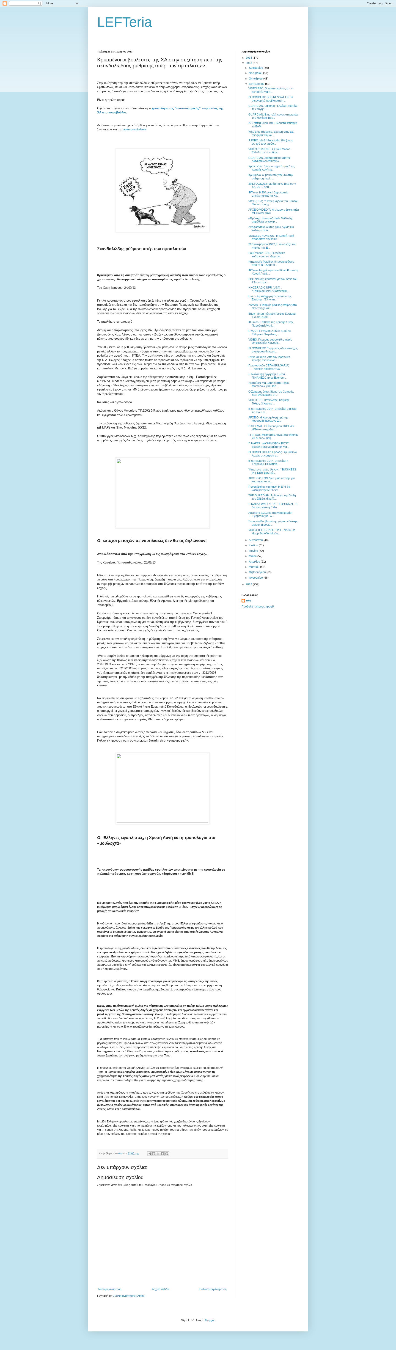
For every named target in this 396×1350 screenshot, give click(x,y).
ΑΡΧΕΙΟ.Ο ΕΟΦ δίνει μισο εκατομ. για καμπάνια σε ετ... (271, 480)
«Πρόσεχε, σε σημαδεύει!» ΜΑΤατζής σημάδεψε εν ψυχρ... (270, 220)
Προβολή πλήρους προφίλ (258, 606)
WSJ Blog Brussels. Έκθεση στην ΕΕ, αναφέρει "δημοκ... (271, 133)
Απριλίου (255, 561)
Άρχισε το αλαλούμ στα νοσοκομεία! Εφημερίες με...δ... (270, 514)
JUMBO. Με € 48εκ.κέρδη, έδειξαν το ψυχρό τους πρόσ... (270, 142)
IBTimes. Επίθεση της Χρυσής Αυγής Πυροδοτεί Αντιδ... (271, 324)
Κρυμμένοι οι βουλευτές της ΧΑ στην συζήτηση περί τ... (270, 176)
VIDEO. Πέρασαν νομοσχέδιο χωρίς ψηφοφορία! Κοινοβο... (270, 341)
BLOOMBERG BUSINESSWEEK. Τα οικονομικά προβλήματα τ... (270, 99)
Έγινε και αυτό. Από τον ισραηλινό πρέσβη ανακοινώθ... (269, 358)
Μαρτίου (254, 567)
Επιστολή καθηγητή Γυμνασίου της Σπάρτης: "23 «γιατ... (270, 298)
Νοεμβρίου (256, 73)
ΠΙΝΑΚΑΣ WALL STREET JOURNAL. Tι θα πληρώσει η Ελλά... (272, 506)
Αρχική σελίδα (160, 1289)
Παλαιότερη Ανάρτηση (213, 1289)
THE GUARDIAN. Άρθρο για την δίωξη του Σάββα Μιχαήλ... (272, 497)
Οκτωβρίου (256, 78)
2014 (249, 57)
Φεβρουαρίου (258, 572)
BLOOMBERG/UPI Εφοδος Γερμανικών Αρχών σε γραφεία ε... (272, 454)
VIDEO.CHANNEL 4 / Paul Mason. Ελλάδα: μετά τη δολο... (269, 151)
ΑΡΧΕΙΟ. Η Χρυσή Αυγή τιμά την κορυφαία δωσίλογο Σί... (268, 419)
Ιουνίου (254, 551)
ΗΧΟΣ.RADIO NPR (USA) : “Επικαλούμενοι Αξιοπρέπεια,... (268, 289)
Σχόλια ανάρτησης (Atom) (129, 1296)
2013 (249, 63)
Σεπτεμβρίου (257, 83)
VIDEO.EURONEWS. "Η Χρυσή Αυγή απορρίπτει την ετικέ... (271, 237)
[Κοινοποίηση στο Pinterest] (166, 1153)
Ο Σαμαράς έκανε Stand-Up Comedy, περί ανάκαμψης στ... (271, 393)
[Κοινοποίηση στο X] (158, 1153)
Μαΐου (253, 556)
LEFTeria (124, 22)
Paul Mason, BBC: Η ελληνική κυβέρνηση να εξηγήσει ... (266, 254)
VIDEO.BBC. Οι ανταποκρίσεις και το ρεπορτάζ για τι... (271, 90)
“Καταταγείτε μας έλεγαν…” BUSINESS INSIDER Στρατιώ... (272, 471)
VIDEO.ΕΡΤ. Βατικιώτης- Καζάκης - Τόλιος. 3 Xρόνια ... (269, 402)
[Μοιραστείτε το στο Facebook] (162, 1153)
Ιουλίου (254, 545)
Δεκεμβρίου (256, 67)
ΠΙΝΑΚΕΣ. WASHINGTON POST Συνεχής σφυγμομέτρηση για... (268, 445)
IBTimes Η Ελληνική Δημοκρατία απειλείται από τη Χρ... (268, 194)
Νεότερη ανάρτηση (109, 1289)
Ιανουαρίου (256, 577)
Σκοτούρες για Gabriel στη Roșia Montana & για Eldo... (268, 384)
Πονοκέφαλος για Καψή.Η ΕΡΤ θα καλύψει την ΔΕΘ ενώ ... (269, 488)
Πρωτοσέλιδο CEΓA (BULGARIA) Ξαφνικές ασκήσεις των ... (268, 367)
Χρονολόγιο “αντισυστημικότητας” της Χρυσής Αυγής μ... (271, 168)
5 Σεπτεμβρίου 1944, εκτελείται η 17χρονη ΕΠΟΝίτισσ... (268, 462)
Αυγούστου (256, 540)
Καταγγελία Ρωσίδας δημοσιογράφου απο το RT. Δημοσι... (271, 263)
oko (248, 600)
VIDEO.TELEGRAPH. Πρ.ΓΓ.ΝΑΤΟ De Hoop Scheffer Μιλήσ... (271, 531)
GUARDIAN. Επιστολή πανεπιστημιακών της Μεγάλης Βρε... (273, 116)
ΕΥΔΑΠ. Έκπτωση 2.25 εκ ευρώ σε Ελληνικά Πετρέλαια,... (269, 332)
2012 (249, 584)
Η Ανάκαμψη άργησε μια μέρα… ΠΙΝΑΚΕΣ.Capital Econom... (268, 376)
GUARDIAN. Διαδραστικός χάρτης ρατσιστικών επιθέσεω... (269, 159)
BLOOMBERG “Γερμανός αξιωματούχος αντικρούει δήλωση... (273, 350)
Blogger (209, 1320)
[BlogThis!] (153, 1153)
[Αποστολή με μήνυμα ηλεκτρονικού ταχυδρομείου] (149, 1153)
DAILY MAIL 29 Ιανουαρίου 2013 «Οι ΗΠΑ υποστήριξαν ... (271, 428)
